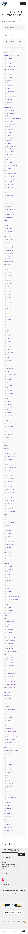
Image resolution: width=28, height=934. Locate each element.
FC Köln (9, 127)
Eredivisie (7, 223)
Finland (9, 319)
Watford (9, 206)
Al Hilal (9, 753)
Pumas (9, 539)
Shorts (7, 811)
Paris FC (9, 602)
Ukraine (9, 423)
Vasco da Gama (10, 105)
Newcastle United (11, 734)
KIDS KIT (7, 445)
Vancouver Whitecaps (12, 651)
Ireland (9, 346)
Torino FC (9, 802)
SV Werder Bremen (11, 146)
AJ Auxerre (9, 566)
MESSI (6, 616)
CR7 (6, 220)
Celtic (8, 242)
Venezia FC (9, 805)
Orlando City (10, 643)
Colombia (9, 300)
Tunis (8, 824)
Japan (8, 357)
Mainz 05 (9, 140)
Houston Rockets (11, 670)
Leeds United (10, 184)
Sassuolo (9, 800)
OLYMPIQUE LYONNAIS (12, 599)
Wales (8, 437)
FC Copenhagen (9, 261)
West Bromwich (11, 209)
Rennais (9, 607)
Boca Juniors (10, 58)
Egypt (8, 313)
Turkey (8, 420)
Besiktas (9, 816)
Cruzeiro (9, 80)
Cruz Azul (9, 528)
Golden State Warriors (12, 668)
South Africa (10, 404)
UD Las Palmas (8, 827)
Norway (9, 377)
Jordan (9, 360)
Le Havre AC (10, 580)
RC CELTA (9, 486)
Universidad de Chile (12, 165)
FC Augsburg (10, 121)
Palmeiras (9, 94)
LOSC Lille (9, 585)
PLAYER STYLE (8, 692)
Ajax (8, 225)
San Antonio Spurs (11, 684)
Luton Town (8, 613)
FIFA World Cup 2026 (10, 440)
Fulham (9, 723)
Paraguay (9, 379)
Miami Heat (10, 676)
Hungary (9, 341)
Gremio (9, 88)
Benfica (9, 555)
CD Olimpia (8, 168)
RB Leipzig (9, 143)
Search (14, 931)
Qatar (8, 388)
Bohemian (9, 239)
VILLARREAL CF (11, 511)
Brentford (9, 706)
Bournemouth (10, 703)
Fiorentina (9, 778)
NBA (6, 654)
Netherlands (10, 368)
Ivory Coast (10, 352)
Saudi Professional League (11, 750)
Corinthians (10, 77)
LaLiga (7, 448)
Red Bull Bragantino (12, 96)
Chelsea (9, 714)
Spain (8, 410)
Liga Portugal (8, 552)
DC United (9, 626)
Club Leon (9, 525)
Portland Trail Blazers (12, 681)
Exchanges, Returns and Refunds (10, 866)
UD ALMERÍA (10, 506)
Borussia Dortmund (12, 116)
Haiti (8, 335)
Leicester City (10, 187)
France (8, 322)
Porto (8, 558)
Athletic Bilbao (11, 451)
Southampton (10, 195)
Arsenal (9, 698)
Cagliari (9, 772)
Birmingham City (11, 173)
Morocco (9, 366)
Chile (8, 294)
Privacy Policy (5, 872)
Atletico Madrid (11, 456)
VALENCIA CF (10, 508)
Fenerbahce (10, 250)
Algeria (9, 272)
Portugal (9, 385)
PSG (8, 605)
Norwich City (10, 193)
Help (3, 868)
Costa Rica (9, 302)
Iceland (9, 344)
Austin (8, 624)
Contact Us (4, 873)
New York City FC (11, 638)
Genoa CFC (9, 780)
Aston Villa (9, 701)
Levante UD (10, 481)
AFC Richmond (8, 52)
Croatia (9, 305)
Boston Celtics (10, 657)
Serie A (7, 758)
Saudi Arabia (10, 393)
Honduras (9, 338)
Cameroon (9, 289)
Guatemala (10, 333)
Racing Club (10, 61)
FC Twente (9, 228)
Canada (9, 291)
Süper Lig (7, 813)
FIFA (6, 267)
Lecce (8, 791)
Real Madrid (10, 497)
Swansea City (10, 203)
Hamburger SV (10, 138)
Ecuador (9, 311)
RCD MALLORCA (11, 492)
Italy (8, 349)
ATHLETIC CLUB (11, 453)
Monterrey (9, 530)
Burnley (9, 712)
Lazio (8, 789)
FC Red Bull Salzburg (12, 247)
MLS (6, 618)
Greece (9, 330)
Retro (6, 747)
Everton (9, 720)
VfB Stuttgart (10, 151)
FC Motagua (8, 264)
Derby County (10, 179)
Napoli (8, 794)
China (8, 297)
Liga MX (7, 514)
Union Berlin (10, 149)
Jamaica (9, 355)
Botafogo (9, 74)
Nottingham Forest (12, 736)
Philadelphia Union (12, 646)
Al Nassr (9, 756)
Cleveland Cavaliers (12, 659)
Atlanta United (11, 621)
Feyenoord (9, 231)
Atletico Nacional (11, 214)
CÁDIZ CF (9, 464)
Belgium (9, 283)
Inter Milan (10, 783)
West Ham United (11, 742)
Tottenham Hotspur (12, 739)
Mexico (9, 363)
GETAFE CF (9, 473)
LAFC (8, 635)
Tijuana (9, 547)
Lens (8, 583)
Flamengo (9, 83)
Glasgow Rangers (11, 256)
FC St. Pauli (10, 129)
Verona (9, 808)
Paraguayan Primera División (12, 687)
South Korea (10, 407)
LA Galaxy (9, 632)
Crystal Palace (10, 717)
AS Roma (9, 764)
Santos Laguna (10, 541)
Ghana (8, 327)
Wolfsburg (9, 154)
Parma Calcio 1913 (11, 797)
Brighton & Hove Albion (13, 709)
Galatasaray (10, 253)
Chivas (8, 519)
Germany (9, 324)
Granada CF (10, 478)
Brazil (8, 286)
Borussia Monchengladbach (14, 118)
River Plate (10, 63)
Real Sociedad (10, 500)
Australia (9, 278)
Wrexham (7, 833)
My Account (4, 931)
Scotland (9, 396)
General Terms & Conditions (8, 864)
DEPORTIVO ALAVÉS (12, 467)
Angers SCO (10, 569)
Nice (8, 594)
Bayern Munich (10, 113)
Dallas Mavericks (11, 662)
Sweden (9, 412)
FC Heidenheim (11, 124)
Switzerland (10, 415)
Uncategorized (9, 830)
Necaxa (9, 533)
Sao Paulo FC (10, 102)
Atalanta (9, 767)
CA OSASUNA (10, 462)
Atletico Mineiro (11, 72)
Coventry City (10, 176)
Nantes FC (9, 591)
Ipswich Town (10, 181)
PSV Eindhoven (10, 258)
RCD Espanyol (10, 489)
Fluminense (10, 85)
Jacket (7, 442)
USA (8, 431)
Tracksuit (7, 819)
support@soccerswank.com (8, 894)
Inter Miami (10, 629)
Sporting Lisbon (11, 561)
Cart (21, 930)
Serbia (8, 401)
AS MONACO (10, 572)
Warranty (4, 870)
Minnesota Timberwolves (13, 679)
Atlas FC (9, 517)
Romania (9, 390)
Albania (9, 269)
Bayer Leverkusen (11, 110)
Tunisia (9, 418)
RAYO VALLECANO (11, 484)
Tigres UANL (10, 544)
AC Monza (7, 50)
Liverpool (9, 725)
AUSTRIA (9, 280)
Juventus (9, 786)
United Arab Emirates (12, 426)
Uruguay (9, 429)
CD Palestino (10, 160)
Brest (8, 574)
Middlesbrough (11, 190)
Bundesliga (8, 107)
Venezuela (9, 434)
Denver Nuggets (11, 665)
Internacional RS (11, 91)
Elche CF (9, 470)
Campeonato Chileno (10, 157)
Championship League (10, 170)
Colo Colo (9, 162)
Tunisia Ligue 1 (8, 822)
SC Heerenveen (11, 234)
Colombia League (9, 212)
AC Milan (9, 761)
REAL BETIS (10, 495)
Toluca (8, 550)
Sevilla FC (9, 503)
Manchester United (12, 731)
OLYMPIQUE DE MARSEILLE (13, 596)
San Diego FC (10, 649)
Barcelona (9, 459)
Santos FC (9, 99)
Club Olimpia (10, 690)
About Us (4, 862)
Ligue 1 (7, 563)
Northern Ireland (11, 374)
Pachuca (9, 536)
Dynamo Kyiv (10, 245)
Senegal (9, 399)
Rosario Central (11, 66)
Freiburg (9, 135)
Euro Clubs (8, 236)
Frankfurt (9, 132)
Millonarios (10, 217)
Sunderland (10, 201)
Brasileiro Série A (9, 69)
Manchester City (11, 728)
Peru (8, 382)
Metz (8, 588)
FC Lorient (9, 577)
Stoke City (9, 198)
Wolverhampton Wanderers (14, 745)
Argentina (9, 275)
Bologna (9, 769)
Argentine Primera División (12, 55)
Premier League (9, 695)
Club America (10, 522)
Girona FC (9, 475)
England (9, 316)
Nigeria (9, 371)
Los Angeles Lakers (12, 673)
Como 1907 (10, 775)
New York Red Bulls (11, 640)
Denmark (9, 308)
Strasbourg (10, 610)
